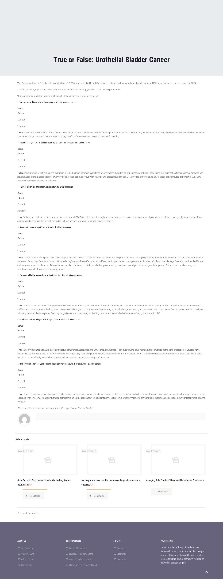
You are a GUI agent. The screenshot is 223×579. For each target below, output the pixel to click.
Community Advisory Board (83, 564)
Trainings (121, 553)
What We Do (27, 559)
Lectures (121, 559)
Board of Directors (78, 548)
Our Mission (27, 548)
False (20, 113)
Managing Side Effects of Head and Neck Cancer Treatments (174, 480)
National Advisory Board (81, 553)
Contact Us (26, 564)
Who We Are (27, 553)
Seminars (122, 548)
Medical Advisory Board (81, 559)
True (20, 108)
